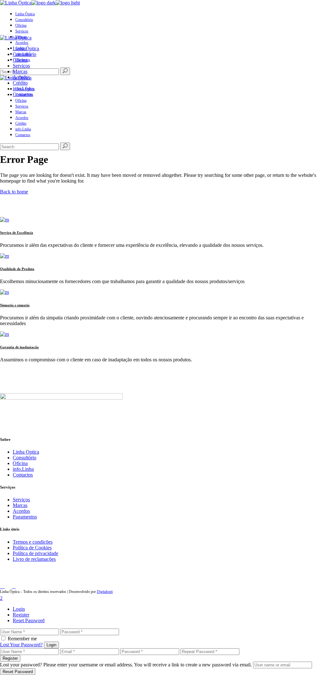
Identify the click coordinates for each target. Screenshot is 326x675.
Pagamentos (25, 516)
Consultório (24, 457)
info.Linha (23, 469)
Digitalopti (105, 591)
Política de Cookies (32, 547)
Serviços (21, 499)
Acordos (21, 511)
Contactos (23, 474)
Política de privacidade (35, 553)
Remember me (22, 638)
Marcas (20, 505)
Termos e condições (33, 542)
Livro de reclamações (34, 559)
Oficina (20, 463)
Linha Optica (26, 452)
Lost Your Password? (21, 644)
